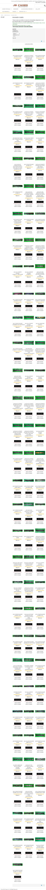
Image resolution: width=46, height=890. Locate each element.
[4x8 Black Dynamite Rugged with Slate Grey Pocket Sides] (40, 398)
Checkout (36, 1)
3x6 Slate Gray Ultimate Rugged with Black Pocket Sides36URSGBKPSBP (28, 794)
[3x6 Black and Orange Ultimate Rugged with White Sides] (40, 453)
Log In (44, 1)
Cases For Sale (6, 9)
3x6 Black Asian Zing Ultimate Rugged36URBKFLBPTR (29, 564)
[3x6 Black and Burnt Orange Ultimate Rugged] (40, 106)
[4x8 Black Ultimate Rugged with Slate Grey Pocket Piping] (29, 582)
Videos (14, 11)
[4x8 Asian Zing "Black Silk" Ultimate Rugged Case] (40, 813)
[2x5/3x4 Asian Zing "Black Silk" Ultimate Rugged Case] (18, 660)
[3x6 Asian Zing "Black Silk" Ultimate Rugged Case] (18, 132)
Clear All (14, 38)
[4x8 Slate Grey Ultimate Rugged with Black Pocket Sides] (40, 266)
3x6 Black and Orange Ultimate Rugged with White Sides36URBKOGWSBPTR (40, 461)
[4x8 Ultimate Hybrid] (29, 480)
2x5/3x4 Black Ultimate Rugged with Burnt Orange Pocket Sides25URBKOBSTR (28, 194)
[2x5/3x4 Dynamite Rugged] (40, 132)
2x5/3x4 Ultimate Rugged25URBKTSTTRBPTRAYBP (18, 273)
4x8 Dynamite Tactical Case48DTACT (40, 766)
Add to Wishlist (18, 68)
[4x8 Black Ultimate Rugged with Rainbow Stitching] (29, 240)
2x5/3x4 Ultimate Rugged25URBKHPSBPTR (40, 564)
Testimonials (5, 11)
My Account (14, 1)
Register (40, 1)
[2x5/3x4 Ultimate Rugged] (18, 266)
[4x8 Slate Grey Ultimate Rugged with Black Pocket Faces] (18, 370)
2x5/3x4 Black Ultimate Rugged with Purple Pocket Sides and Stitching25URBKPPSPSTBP (17, 167)
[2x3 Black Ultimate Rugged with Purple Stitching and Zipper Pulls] (29, 398)
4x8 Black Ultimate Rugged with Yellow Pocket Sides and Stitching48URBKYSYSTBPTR (29, 433)
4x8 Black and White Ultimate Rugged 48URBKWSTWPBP (17, 564)
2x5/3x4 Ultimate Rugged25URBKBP (40, 377)
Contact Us (22, 11)
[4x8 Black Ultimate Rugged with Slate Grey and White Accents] (18, 398)
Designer (15, 9)
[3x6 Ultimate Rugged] (29, 158)
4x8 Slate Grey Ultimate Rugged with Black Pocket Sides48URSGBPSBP (40, 274)
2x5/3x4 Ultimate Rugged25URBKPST (29, 273)
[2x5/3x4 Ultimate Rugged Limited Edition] (18, 582)
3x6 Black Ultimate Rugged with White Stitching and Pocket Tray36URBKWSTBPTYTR (28, 58)
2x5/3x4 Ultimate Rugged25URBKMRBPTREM (29, 324)
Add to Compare (17, 70)
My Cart (32, 1)
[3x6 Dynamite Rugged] (18, 77)
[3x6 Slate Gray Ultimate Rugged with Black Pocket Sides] (29, 785)
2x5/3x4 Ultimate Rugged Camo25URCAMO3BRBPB (40, 846)
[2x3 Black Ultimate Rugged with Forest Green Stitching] (29, 106)
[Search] (45, 6)
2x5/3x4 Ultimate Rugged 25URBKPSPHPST (29, 693)
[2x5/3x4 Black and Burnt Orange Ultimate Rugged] (18, 214)
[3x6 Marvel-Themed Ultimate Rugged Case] (29, 660)
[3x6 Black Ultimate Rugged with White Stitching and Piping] (40, 240)
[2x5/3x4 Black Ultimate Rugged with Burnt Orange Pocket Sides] (29, 186)
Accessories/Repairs (27, 9)
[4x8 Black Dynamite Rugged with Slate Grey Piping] (40, 158)
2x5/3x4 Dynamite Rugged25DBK (40, 511)
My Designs (19, 1)
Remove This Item (19, 33)
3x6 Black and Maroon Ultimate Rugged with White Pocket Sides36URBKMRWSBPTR (40, 194)
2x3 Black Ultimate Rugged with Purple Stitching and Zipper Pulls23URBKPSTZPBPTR (29, 406)
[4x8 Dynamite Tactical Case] (40, 759)
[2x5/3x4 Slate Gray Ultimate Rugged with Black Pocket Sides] (29, 608)
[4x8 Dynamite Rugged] (18, 735)
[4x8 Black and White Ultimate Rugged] (18, 557)
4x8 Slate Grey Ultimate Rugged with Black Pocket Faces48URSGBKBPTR (17, 378)
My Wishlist (24, 1)
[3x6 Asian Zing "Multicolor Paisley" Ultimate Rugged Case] (29, 343)
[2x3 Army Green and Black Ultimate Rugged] (18, 759)
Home (2, 15)
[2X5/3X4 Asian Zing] (40, 318)
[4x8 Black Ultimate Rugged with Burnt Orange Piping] (18, 425)
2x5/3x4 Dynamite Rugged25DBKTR (40, 139)
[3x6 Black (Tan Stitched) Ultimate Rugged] (29, 759)
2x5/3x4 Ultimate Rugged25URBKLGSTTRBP (29, 377)
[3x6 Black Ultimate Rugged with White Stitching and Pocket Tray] (29, 50)
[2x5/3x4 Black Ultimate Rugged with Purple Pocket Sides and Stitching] (18, 158)
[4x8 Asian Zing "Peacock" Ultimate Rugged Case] (29, 504)
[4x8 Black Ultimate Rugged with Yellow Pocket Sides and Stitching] (29, 425)
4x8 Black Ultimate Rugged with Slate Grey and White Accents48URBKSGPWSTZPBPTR (18, 406)
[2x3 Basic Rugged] (18, 686)
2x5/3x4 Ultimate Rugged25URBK (40, 432)
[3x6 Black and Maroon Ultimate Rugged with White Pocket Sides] (40, 186)
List (44, 41)
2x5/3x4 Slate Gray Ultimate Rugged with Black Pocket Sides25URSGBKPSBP (28, 617)
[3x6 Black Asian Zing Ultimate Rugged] (29, 557)
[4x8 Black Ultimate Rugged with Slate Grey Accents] (29, 453)
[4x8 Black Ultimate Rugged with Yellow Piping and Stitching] (40, 343)
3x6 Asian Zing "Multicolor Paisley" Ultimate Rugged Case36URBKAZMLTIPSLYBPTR (29, 351)
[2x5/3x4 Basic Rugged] (29, 735)
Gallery (38, 9)
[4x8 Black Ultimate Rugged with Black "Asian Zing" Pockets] (40, 531)
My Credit (29, 1)
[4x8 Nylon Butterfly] (29, 132)
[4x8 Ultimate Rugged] (18, 50)
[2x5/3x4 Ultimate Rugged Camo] (40, 839)
